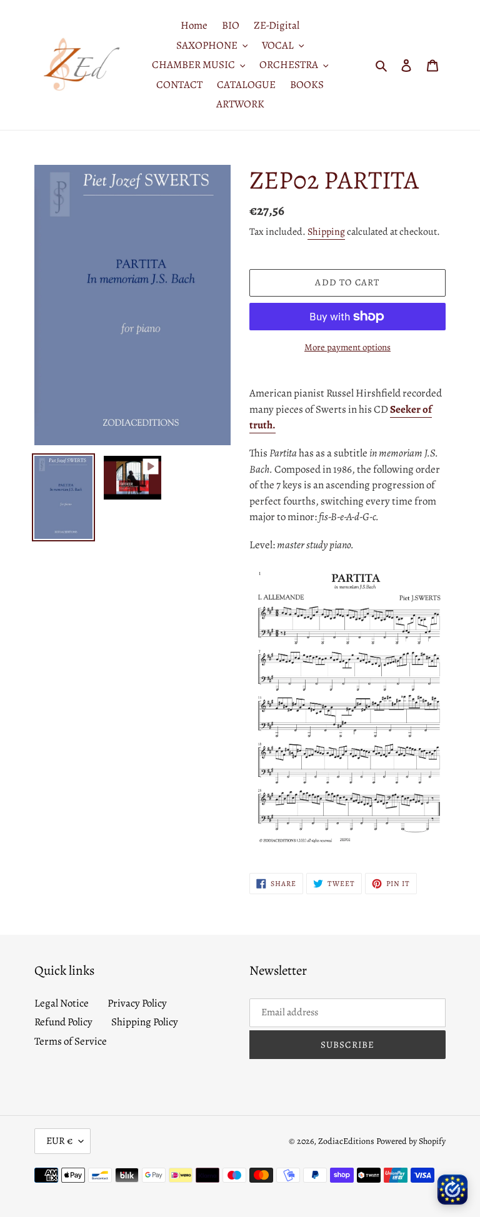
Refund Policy (63, 1022)
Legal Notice (61, 1003)
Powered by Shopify (411, 1141)
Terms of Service (70, 1041)
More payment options (347, 347)
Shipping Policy (144, 1022)
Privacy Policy (137, 1003)
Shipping (326, 232)
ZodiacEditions (346, 1141)
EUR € (59, 1141)
